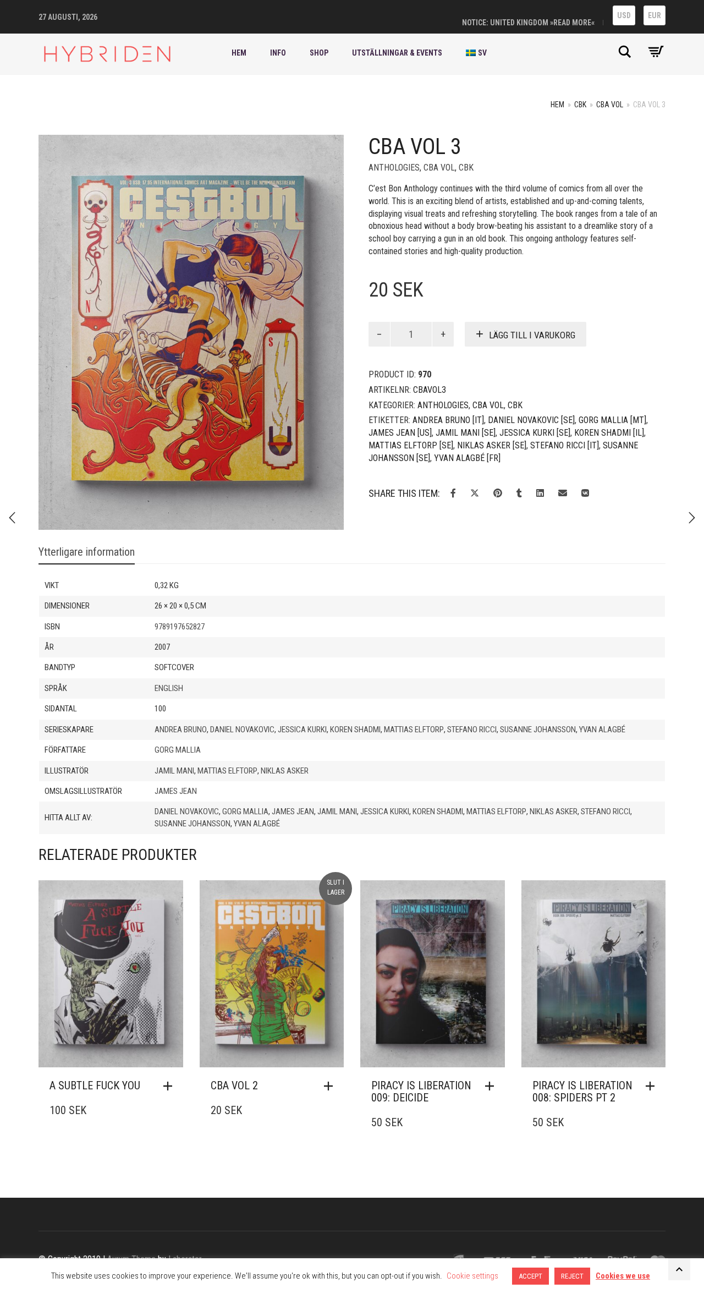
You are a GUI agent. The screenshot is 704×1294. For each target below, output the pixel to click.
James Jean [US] (400, 432)
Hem (239, 52)
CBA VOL (609, 104)
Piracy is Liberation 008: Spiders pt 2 (582, 1091)
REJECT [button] (572, 1276)
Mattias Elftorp (414, 729)
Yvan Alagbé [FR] (467, 458)
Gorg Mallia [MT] (612, 420)
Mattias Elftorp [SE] (411, 445)
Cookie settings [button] (472, 1276)
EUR (654, 15)
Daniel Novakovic (242, 729)
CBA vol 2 (234, 1085)
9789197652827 (180, 627)
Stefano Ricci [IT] (564, 445)
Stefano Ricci (472, 729)
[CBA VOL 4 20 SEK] (12, 517)
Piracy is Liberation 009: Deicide (421, 1091)
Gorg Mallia (178, 750)
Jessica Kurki (302, 729)
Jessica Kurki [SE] (534, 432)
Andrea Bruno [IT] (448, 420)
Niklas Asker (285, 771)
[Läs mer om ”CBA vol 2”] (331, 1086)
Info (278, 52)
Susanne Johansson (538, 729)
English (169, 688)
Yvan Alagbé (602, 729)
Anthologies (394, 167)
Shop (319, 52)
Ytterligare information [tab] (86, 551)
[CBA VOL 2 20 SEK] (692, 517)
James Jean (176, 791)
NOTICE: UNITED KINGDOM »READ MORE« (528, 22)
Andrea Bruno (181, 729)
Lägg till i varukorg (532, 335)
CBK (580, 104)
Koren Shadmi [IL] (609, 432)
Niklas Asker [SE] (491, 445)
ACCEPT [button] (530, 1276)
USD (624, 15)
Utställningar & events (397, 52)
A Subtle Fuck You (95, 1085)
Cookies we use (623, 1276)
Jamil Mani (174, 771)
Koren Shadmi (355, 729)
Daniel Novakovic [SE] (531, 420)
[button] (170, 1086)
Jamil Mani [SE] (466, 432)
